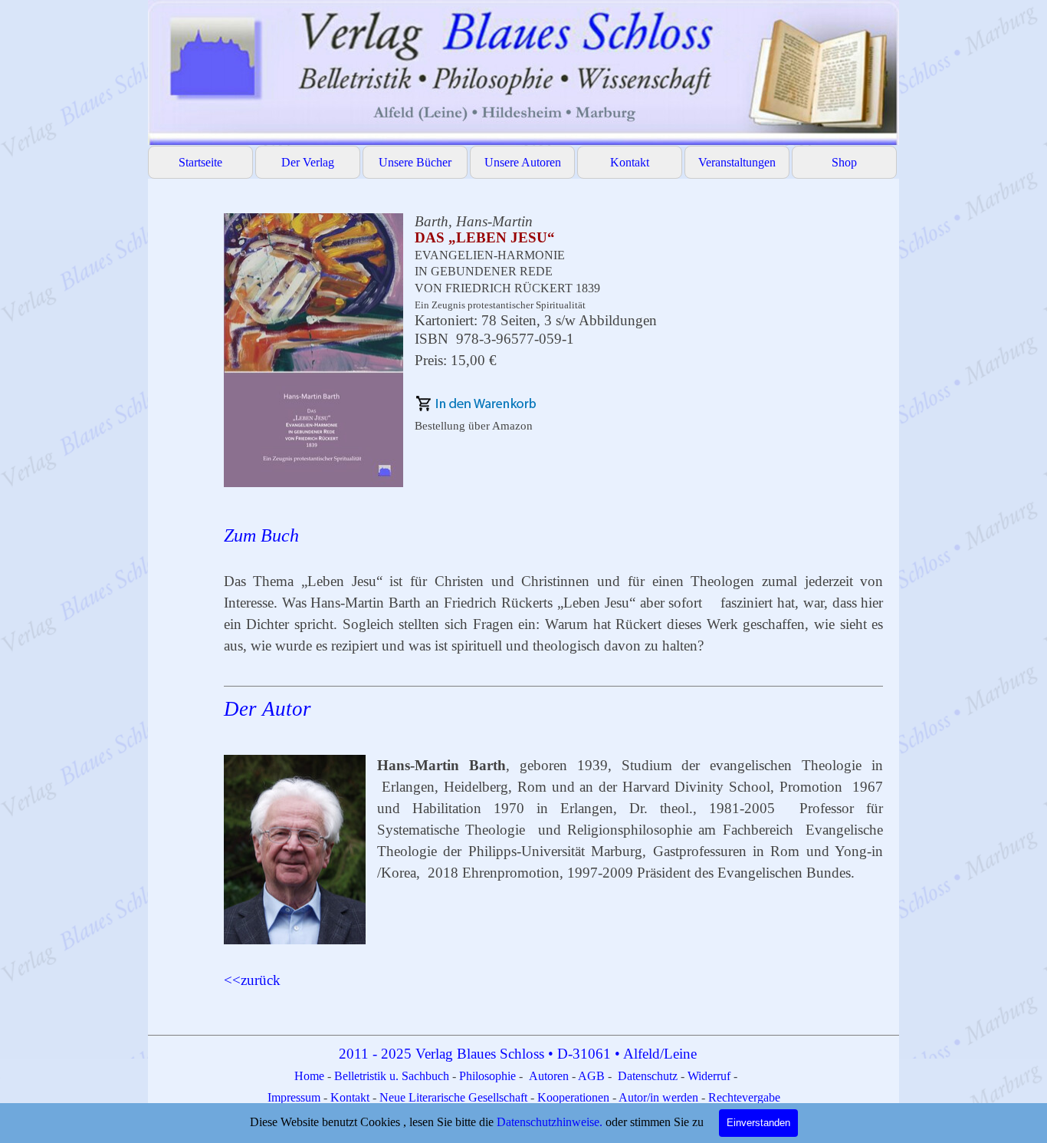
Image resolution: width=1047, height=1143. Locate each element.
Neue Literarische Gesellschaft (454, 1097)
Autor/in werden (658, 1097)
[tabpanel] (554, 602)
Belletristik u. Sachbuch (391, 1075)
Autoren (549, 1075)
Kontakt (629, 162)
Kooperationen (573, 1097)
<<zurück (252, 980)
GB (597, 1075)
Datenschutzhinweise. (549, 1121)
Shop (844, 162)
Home (310, 1075)
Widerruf (709, 1075)
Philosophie (489, 1075)
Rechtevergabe (744, 1097)
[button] (476, 403)
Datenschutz (648, 1075)
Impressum (295, 1097)
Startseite (200, 162)
